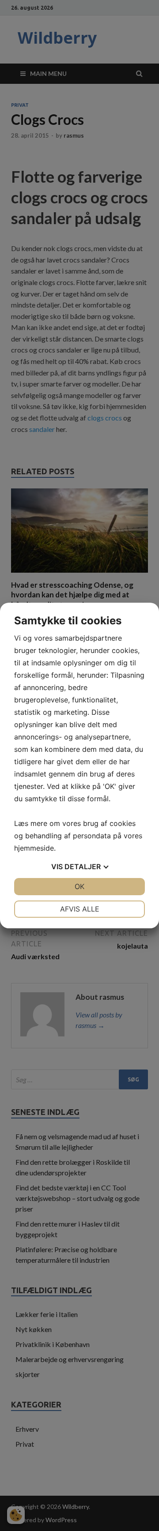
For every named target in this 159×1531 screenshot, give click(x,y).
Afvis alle (79, 908)
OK (79, 886)
